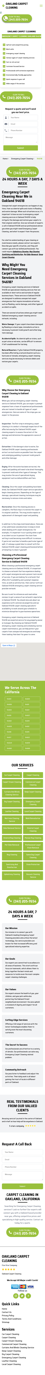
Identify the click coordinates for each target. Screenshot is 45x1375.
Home (5, 158)
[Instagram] (15, 1296)
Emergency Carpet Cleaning (22, 158)
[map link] (4, 5)
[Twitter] (22, 1296)
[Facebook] (28, 1296)
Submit (20, 148)
